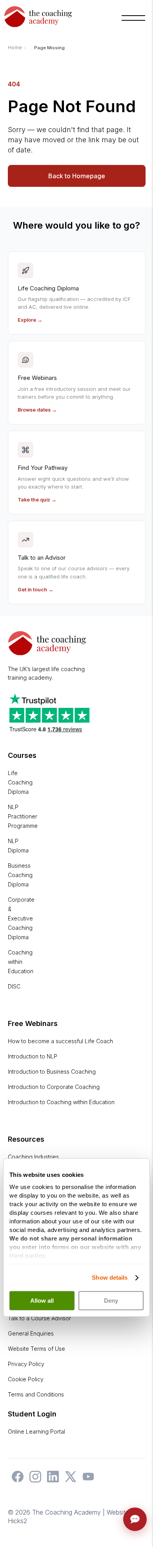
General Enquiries (31, 1333)
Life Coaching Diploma (20, 782)
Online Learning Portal (36, 1431)
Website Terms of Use (36, 1348)
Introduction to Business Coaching (52, 1071)
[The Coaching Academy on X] (68, 1480)
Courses (22, 755)
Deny (111, 1300)
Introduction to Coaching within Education (61, 1102)
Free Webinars (33, 1023)
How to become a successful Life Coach (60, 1041)
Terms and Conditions (36, 1394)
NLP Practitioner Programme (23, 816)
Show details (110, 1277)
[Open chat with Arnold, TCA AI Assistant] (135, 1519)
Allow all (42, 1300)
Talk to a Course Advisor (39, 1318)
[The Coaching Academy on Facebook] (16, 1480)
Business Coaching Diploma (20, 875)
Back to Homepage (76, 176)
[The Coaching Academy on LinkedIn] (51, 1480)
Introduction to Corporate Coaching (54, 1086)
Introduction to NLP (32, 1056)
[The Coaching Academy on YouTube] (86, 1480)
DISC (14, 986)
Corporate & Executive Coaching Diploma (21, 918)
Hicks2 (17, 1521)
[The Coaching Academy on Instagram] (33, 1480)
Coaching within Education (20, 961)
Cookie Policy (26, 1379)
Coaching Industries (33, 1156)
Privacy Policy (26, 1364)
